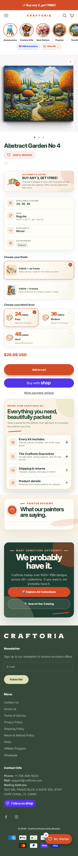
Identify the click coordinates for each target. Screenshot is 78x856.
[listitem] (10, 32)
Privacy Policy (13, 722)
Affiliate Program (15, 748)
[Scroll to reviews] (6, 163)
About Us (10, 709)
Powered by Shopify (49, 828)
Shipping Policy (14, 728)
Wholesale (10, 755)
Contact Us (11, 702)
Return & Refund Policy (19, 735)
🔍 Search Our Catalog (39, 603)
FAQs (7, 742)
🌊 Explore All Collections (39, 591)
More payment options (39, 392)
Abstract (22, 245)
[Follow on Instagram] (16, 817)
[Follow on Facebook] (6, 817)
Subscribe (16, 679)
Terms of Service (15, 715)
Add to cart (39, 369)
